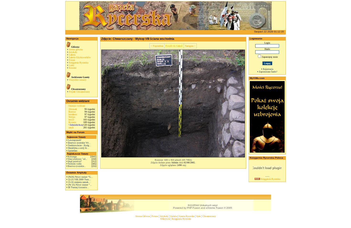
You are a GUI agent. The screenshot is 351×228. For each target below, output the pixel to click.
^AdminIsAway (76, 125)
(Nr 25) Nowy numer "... (80, 184)
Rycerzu (72, 122)
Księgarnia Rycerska (78, 62)
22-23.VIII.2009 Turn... (79, 179)
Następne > (190, 46)
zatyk (71, 127)
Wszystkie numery (77, 79)
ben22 (71, 119)
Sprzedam (72, 150)
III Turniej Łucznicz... (78, 187)
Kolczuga (72, 156)
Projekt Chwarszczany (79, 91)
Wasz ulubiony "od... (77, 159)
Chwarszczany (209, 216)
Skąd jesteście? (75, 161)
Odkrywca (165, 219)
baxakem (73, 114)
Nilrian (72, 117)
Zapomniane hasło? (268, 71)
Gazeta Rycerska (186, 216)
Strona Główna (142, 216)
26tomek (73, 109)
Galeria (72, 54)
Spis (198, 216)
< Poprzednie (157, 46)
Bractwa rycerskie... (76, 166)
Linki (71, 65)
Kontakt (72, 68)
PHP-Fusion (193, 208)
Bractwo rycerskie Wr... (79, 142)
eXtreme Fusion (214, 208)
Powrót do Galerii (174, 46)
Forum (72, 60)
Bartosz (72, 111)
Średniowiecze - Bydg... (79, 145)
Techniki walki (75, 164)
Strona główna (76, 49)
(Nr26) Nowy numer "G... (80, 177)
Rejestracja (268, 69)
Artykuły (73, 52)
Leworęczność (74, 140)
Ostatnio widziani (76, 105)
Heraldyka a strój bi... (78, 148)
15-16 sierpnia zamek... (79, 182)
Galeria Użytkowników (80, 57)
